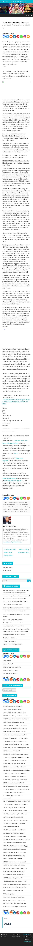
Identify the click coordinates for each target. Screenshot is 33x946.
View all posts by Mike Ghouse (12, 542)
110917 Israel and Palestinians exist (13, 817)
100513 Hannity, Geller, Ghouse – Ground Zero (16, 884)
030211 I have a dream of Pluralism (13, 890)
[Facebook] (4, 36)
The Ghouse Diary (9, 502)
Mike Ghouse (7, 25)
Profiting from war (13, 511)
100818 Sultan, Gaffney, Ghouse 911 (13, 878)
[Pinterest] (17, 36)
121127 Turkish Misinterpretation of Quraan (16, 719)
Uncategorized (19, 502)
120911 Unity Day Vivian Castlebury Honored (16, 748)
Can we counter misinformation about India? (16, 608)
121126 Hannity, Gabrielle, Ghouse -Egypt (15, 728)
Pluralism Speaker (18, 509)
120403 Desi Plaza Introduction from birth (15, 804)
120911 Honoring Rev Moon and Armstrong (15, 786)
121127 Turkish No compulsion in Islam (14, 712)
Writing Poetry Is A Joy (9, 641)
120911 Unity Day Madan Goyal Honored (14, 767)
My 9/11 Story (7, 660)
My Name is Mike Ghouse (10, 670)
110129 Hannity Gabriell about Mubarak (14, 849)
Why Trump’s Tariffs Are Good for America (15, 601)
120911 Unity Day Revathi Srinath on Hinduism (16, 757)
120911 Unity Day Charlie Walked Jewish (14, 773)
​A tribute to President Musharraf (12, 619)
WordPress (27, 941)
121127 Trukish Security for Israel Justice (15, 725)
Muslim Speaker (7, 509)
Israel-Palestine (7, 443)
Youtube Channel (8, 567)
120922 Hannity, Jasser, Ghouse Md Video (15, 735)
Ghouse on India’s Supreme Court (13, 644)
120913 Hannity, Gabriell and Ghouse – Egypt (16, 744)
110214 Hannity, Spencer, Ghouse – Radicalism (16, 839)
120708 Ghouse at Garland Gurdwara (13, 792)
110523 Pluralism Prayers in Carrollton (14, 823)
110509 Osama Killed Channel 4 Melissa (14, 830)
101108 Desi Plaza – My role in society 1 (14, 855)
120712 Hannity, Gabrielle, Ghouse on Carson (16, 789)
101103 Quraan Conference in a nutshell (14, 862)
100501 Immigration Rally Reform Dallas (14, 887)
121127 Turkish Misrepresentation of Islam (15, 716)
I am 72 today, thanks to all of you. (12, 604)
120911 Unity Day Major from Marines (14, 763)
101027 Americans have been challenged (15, 868)
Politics (15, 443)
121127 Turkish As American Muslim (13, 722)
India (26, 441)
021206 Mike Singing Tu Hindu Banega (14, 897)
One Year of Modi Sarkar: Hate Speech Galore (10, 552)
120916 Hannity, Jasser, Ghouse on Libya (14, 741)
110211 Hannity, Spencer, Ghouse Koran (14, 842)
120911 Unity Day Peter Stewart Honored (15, 760)
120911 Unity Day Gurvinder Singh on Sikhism (16, 770)
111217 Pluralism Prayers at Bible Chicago (15, 811)
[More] (28, 36)
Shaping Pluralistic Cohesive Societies (14, 634)
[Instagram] (24, 36)
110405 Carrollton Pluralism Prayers (13, 833)
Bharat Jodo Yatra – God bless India (13, 623)
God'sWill (18, 504)
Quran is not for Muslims (10, 673)
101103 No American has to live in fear (14, 865)
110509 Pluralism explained (11, 826)
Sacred (16, 453)
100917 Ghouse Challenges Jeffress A (14, 874)
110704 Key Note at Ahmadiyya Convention (15, 820)
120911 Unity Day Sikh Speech (11, 751)
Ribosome (26, 934)
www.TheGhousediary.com (13, 481)
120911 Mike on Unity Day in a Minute (13, 783)
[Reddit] (11, 36)
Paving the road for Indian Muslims (13, 626)
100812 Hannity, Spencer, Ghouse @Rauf (14, 881)
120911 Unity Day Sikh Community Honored (15, 754)
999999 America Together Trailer (13, 706)
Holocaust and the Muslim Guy (12, 667)
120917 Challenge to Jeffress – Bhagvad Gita (15, 738)
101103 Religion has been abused (12, 858)
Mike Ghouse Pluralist (22, 507)
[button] (28, 15)
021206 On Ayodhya (8, 894)
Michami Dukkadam (9, 664)
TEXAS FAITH (23, 511)
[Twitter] (7, 36)
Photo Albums (7, 571)
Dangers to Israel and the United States (14, 611)
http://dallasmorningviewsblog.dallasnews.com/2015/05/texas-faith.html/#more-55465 (16, 402)
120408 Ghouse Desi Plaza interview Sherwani (16, 801)
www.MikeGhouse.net (9, 478)
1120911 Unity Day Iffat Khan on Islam (14, 807)
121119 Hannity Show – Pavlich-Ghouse (14, 732)
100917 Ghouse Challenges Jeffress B (13, 871)
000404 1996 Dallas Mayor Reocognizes (14, 906)
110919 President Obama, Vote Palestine (14, 814)
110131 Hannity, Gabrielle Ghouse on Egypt (15, 846)
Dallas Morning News (9, 504)
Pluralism (17, 441)
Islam (22, 441)
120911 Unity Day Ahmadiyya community (15, 780)
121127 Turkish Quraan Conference (13, 709)
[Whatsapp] (21, 36)
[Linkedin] (14, 36)
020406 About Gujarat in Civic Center (14, 900)
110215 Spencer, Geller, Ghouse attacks (14, 836)
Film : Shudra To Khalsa (9, 638)
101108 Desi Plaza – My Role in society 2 (14, 852)
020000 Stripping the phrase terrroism (14, 903)
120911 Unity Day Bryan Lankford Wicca (14, 776)
